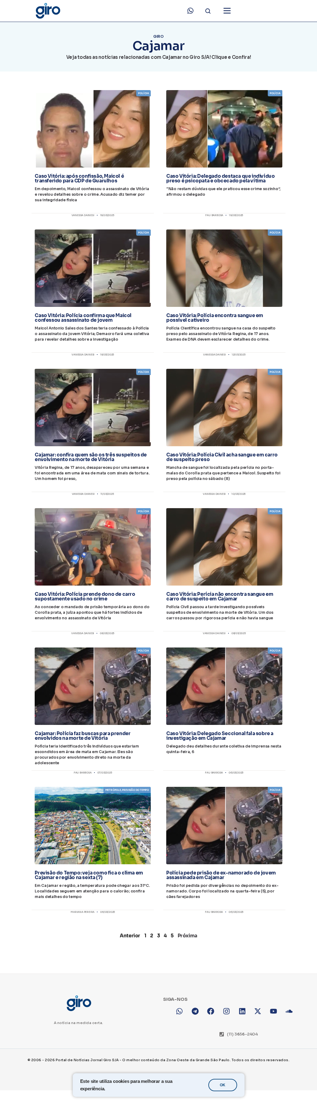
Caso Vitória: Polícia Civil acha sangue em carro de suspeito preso (222, 457)
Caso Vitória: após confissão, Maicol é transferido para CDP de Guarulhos (79, 178)
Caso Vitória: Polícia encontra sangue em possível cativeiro (214, 317)
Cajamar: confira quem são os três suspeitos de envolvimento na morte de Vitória (91, 457)
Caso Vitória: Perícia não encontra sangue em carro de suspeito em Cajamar (219, 596)
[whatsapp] (190, 10)
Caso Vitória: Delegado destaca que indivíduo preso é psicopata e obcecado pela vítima (220, 178)
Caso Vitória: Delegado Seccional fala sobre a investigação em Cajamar (219, 735)
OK (222, 1085)
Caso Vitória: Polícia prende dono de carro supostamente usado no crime (85, 596)
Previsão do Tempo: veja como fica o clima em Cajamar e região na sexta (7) (89, 875)
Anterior (130, 936)
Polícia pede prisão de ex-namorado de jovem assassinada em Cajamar (221, 875)
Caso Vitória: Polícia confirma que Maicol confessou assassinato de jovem (83, 317)
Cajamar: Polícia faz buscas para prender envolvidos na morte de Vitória (82, 735)
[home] (47, 11)
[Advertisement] (158, 1007)
